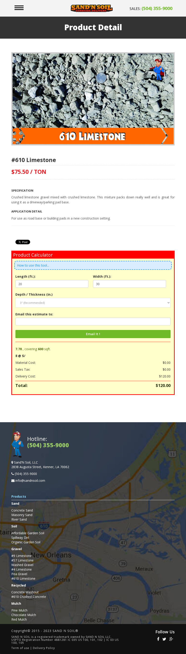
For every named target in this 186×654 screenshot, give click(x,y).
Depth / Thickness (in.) (34, 294)
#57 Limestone (22, 560)
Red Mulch (19, 619)
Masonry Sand (21, 515)
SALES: (151, 8)
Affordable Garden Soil (27, 533)
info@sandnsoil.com (30, 480)
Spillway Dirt (20, 537)
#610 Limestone (23, 578)
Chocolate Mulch (23, 615)
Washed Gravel (22, 565)
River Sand (19, 519)
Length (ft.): (25, 276)
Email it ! (93, 334)
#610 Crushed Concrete (28, 596)
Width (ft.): (102, 276)
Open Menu (19, 7)
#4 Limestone (21, 569)
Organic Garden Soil (25, 542)
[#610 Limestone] (93, 98)
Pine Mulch (19, 610)
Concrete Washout (25, 592)
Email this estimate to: (34, 314)
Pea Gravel (19, 574)
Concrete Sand (22, 510)
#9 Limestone (21, 556)
